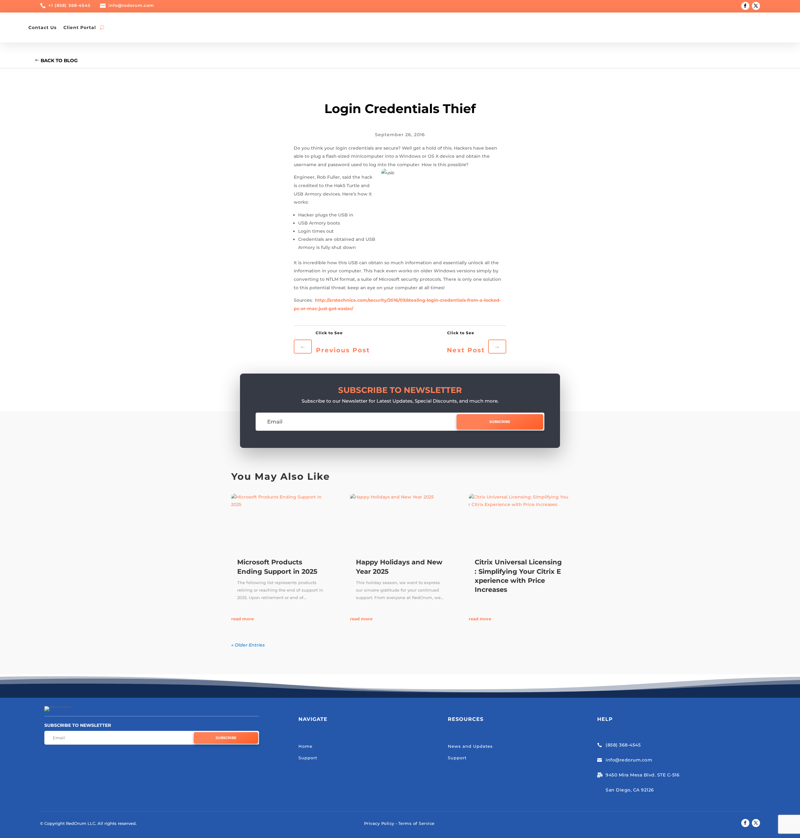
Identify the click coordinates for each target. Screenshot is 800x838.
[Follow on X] (756, 6)
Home (305, 746)
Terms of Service (416, 823)
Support (307, 757)
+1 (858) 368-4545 (69, 5)
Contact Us (42, 27)
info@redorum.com (131, 5)
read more (242, 618)
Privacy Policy (379, 823)
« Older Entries (248, 645)
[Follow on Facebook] (745, 6)
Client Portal (79, 27)
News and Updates (470, 746)
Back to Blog (59, 60)
